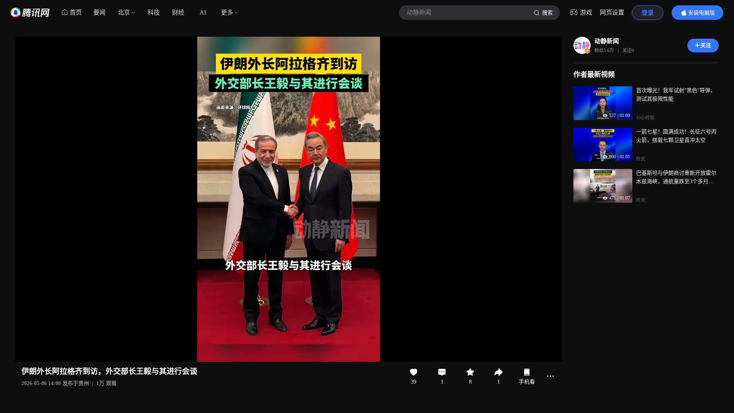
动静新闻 (606, 41)
